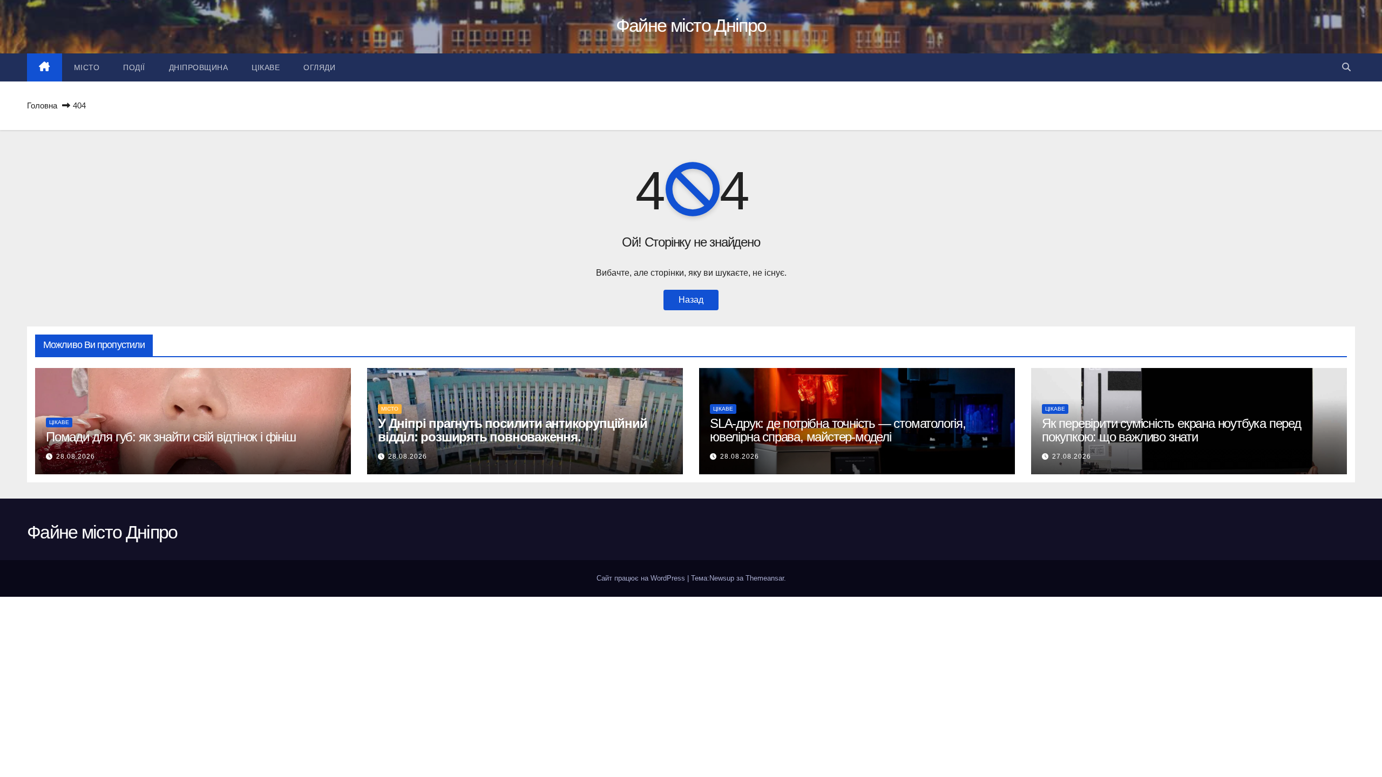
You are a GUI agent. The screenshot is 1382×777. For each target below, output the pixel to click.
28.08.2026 (75, 456)
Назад (691, 299)
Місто (87, 67)
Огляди (319, 67)
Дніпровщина (198, 67)
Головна (42, 105)
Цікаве (266, 67)
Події (134, 67)
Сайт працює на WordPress (642, 578)
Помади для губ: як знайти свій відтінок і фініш (171, 437)
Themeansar (765, 578)
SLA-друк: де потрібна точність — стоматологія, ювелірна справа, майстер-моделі (838, 430)
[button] (1346, 67)
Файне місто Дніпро (691, 25)
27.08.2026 (1071, 456)
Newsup (721, 578)
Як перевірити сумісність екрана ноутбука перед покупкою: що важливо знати (1171, 430)
